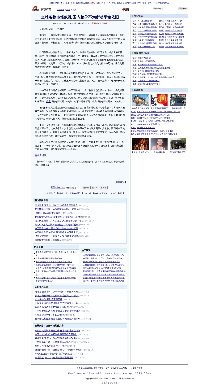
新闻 (57, 3)
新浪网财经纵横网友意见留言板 (90, 368)
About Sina (81, 373)
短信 (144, 3)
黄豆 (48, 101)
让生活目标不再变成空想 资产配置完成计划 (56, 303)
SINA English (128, 373)
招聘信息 (108, 373)
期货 (68, 10)
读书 (124, 3)
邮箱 (155, 3)
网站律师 (117, 373)
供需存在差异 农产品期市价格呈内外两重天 (56, 232)
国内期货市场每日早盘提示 (48, 240)
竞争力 (38, 155)
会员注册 (138, 373)
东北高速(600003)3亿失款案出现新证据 (54, 357)
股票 (78, 3)
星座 (134, 3)
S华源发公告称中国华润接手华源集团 (53, 354)
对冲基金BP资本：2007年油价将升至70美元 (56, 205)
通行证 (166, 3)
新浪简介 (72, 373)
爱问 (150, 3)
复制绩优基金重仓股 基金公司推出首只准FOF (57, 319)
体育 (62, 3)
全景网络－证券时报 (98, 23)
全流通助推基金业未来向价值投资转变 (54, 307)
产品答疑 (147, 373)
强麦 (77, 73)
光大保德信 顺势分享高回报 (48, 299)
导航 (160, 3)
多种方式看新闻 (101, 193)
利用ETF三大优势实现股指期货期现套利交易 (57, 224)
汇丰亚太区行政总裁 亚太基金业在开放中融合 (57, 311)
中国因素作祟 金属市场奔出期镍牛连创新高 (56, 228)
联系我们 (99, 373)
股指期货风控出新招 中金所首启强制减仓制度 (57, 217)
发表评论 (121, 182)
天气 (139, 3)
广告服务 (90, 373)
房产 (108, 3)
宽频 (98, 3)
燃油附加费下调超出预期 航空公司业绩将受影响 (59, 350)
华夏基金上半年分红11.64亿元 (50, 315)
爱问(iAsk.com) (58, 187)
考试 (129, 3)
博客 (88, 3)
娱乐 (67, 3)
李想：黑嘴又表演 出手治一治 (50, 346)
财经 (73, 3)
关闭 (121, 193)
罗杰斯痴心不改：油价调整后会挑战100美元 (56, 209)
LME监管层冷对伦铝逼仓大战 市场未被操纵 (56, 236)
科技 (83, 3)
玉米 (89, 77)
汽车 (103, 3)
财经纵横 (60, 10)
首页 (52, 3)
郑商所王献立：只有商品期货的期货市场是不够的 (59, 221)
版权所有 (114, 383)
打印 (113, 193)
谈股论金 (50, 193)
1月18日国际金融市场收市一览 (50, 213)
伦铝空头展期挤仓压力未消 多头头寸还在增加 (57, 330)
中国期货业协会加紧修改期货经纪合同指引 (56, 334)
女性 (119, 3)
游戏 (114, 3)
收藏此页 (62, 193)
